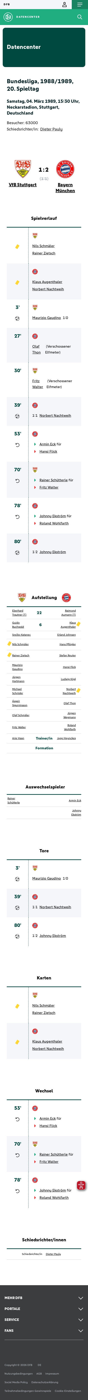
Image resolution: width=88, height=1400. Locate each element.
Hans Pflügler (68, 644)
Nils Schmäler (43, 246)
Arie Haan (18, 738)
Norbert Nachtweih (48, 289)
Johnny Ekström (52, 516)
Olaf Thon (36, 349)
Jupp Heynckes (66, 738)
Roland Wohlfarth (54, 523)
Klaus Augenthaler (47, 282)
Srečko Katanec (21, 635)
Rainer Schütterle (53, 480)
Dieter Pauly (51, 129)
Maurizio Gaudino (46, 318)
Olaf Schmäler (20, 715)
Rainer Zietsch (43, 253)
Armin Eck (47, 444)
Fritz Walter (37, 384)
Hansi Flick (48, 451)
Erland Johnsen (66, 635)
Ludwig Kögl (68, 679)
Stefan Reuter (67, 655)
